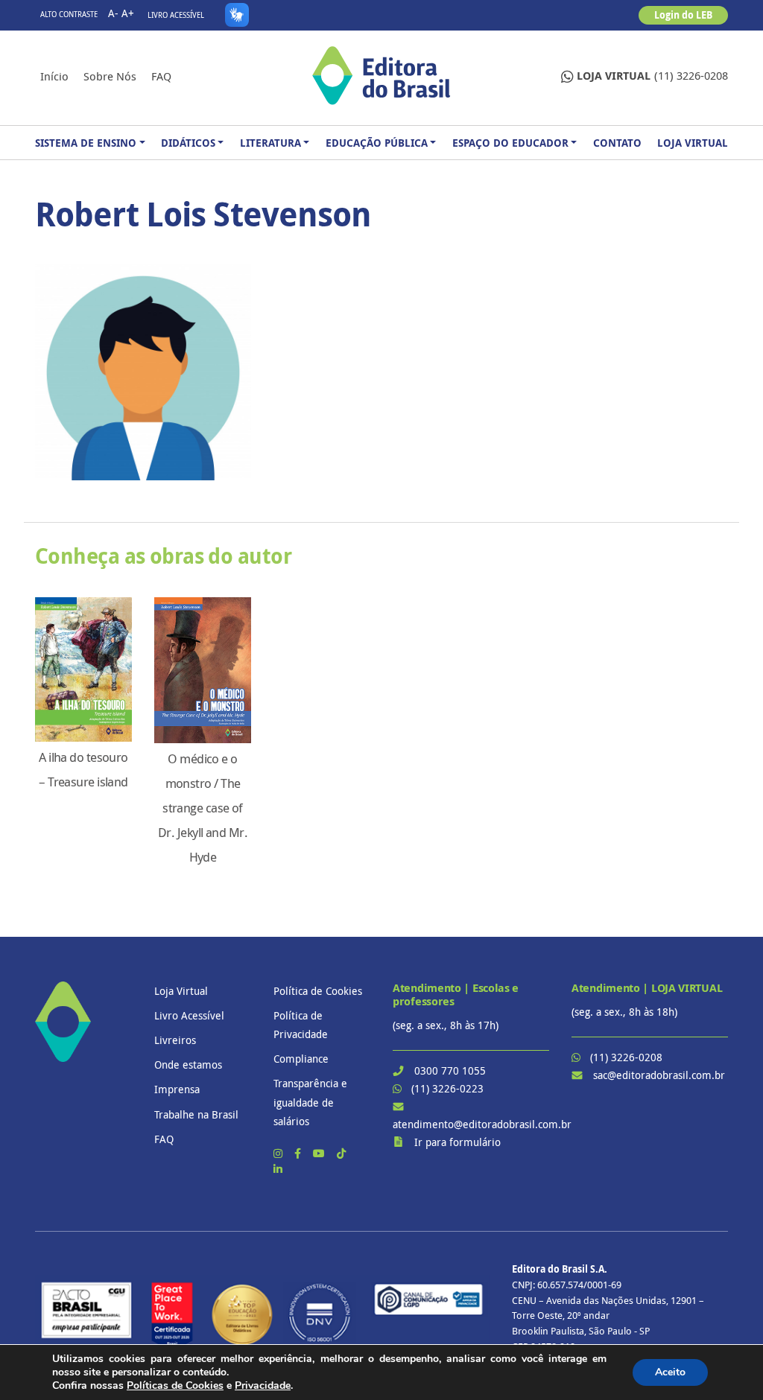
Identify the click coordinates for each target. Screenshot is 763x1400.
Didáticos (188, 143)
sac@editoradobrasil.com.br (659, 1075)
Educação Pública (377, 143)
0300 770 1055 (450, 1070)
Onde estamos (188, 1064)
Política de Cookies (317, 991)
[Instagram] (279, 1153)
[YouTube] (320, 1153)
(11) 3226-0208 (652, 75)
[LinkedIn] (277, 1169)
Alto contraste (69, 14)
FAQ (161, 76)
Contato (617, 143)
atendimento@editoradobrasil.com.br (482, 1124)
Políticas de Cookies (175, 1385)
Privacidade (263, 1385)
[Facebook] (299, 1153)
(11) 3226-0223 (447, 1088)
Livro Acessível (176, 15)
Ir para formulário (457, 1142)
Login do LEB (683, 15)
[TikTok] (341, 1153)
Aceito (670, 1372)
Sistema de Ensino (85, 143)
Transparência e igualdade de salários (310, 1101)
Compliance (301, 1058)
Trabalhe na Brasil (196, 1114)
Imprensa (177, 1089)
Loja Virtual (692, 143)
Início (54, 76)
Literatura (270, 143)
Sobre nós (109, 76)
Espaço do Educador (510, 143)
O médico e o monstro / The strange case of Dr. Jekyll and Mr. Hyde (202, 808)
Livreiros (175, 1040)
